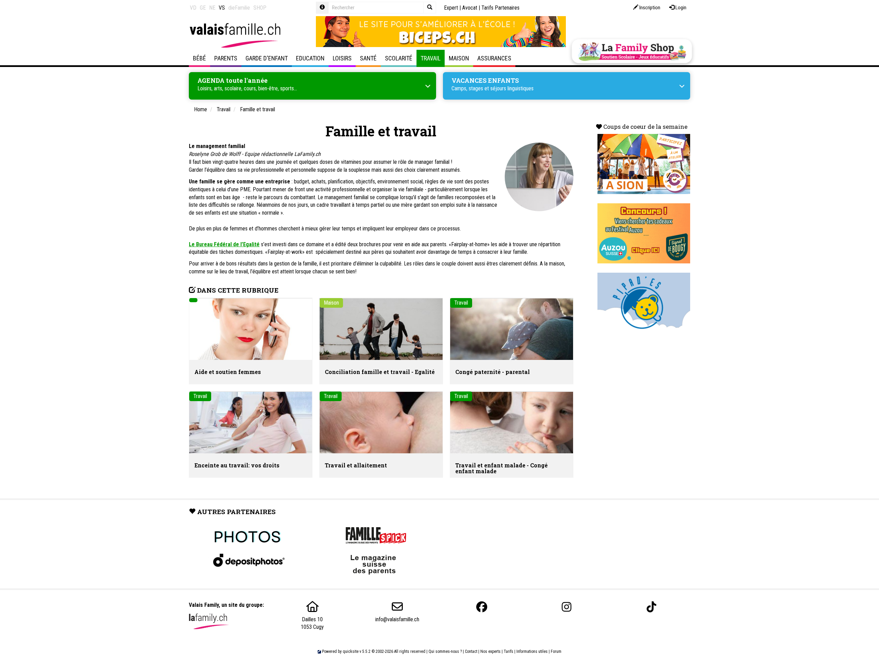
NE (212, 7)
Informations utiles (532, 651)
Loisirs (342, 58)
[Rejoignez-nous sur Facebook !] (481, 607)
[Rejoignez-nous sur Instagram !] (566, 607)
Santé (368, 58)
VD (193, 7)
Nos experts (490, 651)
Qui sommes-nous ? (445, 651)
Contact (471, 651)
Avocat (469, 7)
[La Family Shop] (632, 51)
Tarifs (508, 651)
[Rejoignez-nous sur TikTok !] (651, 607)
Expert (451, 7)
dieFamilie (239, 7)
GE (203, 7)
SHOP (259, 7)
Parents (225, 58)
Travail (431, 58)
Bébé (199, 58)
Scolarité (398, 58)
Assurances (494, 58)
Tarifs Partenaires (500, 7)
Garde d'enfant (267, 58)
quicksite (350, 651)
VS (222, 7)
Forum (556, 651)
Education (310, 58)
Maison (459, 58)
